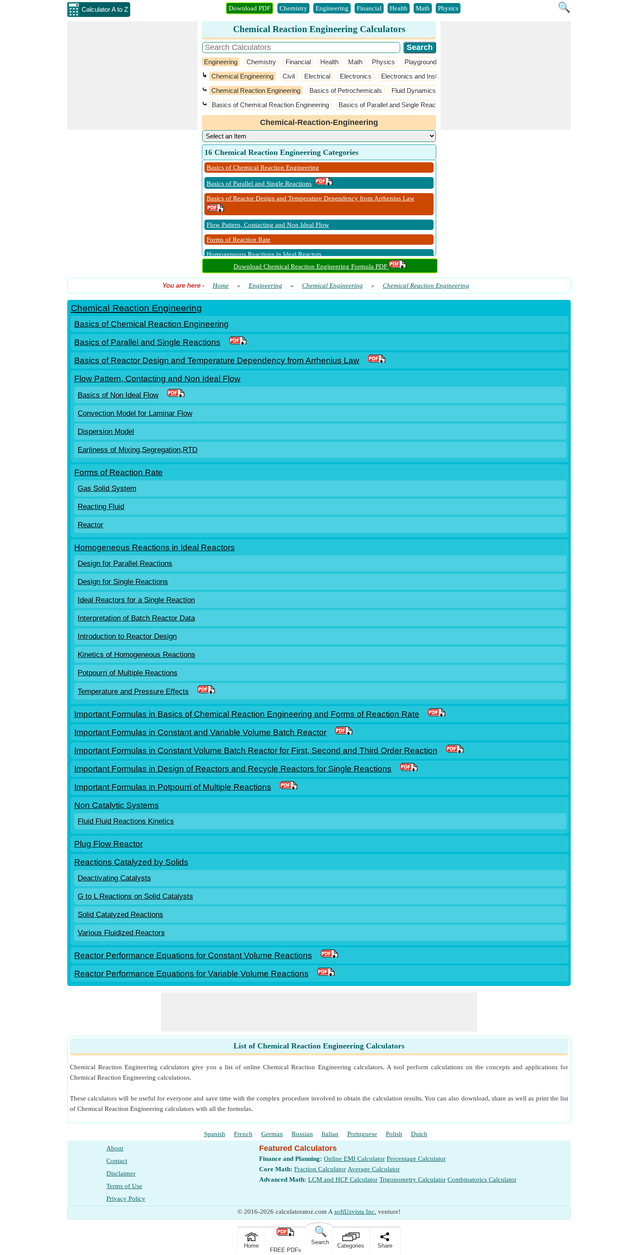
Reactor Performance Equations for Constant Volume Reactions (193, 955)
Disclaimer (120, 1173)
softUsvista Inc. (355, 1211)
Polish (394, 1133)
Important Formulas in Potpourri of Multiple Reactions (172, 787)
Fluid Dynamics (413, 90)
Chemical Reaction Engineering (255, 90)
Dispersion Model (106, 431)
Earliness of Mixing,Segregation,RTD (137, 450)
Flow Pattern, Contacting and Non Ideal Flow (268, 224)
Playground (421, 62)
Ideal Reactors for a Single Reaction (136, 600)
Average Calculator (374, 1169)
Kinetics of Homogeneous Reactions (136, 654)
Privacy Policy (125, 1198)
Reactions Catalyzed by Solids (131, 862)
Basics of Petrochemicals (345, 90)
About (114, 1148)
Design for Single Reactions (123, 582)
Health (399, 8)
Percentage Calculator (416, 1158)
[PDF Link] (238, 342)
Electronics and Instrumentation (425, 76)
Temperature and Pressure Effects (133, 691)
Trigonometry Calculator (412, 1179)
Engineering (332, 8)
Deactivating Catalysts (114, 878)
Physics (448, 8)
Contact (116, 1160)
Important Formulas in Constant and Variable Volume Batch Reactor (200, 732)
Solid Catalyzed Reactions (120, 914)
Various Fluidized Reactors (121, 933)
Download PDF (249, 8)
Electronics (356, 76)
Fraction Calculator (320, 1169)
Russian (302, 1133)
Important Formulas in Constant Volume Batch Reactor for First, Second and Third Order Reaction (255, 750)
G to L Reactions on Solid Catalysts (135, 896)
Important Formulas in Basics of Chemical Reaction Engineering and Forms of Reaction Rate (246, 714)
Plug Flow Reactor (108, 843)
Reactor (90, 525)
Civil (289, 76)
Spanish (214, 1133)
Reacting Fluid (101, 507)
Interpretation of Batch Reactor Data (136, 618)
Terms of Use (124, 1186)
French (243, 1133)
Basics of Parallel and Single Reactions (394, 104)
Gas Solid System (107, 488)
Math (423, 8)
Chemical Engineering (242, 76)
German (272, 1133)
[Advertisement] (132, 75)
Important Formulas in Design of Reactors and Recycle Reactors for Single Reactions (232, 768)
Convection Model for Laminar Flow (135, 413)
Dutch (419, 1133)
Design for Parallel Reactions (125, 563)
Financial (369, 8)
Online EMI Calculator (354, 1158)
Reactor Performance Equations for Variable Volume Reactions (191, 973)
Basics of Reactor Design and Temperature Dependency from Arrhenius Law (310, 198)
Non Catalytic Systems (116, 805)
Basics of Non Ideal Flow (118, 395)
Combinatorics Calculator (481, 1179)
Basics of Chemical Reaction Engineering (270, 104)
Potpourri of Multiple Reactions (128, 673)
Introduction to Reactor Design (127, 636)
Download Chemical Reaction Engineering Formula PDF (311, 266)
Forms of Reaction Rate (238, 239)
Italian (330, 1133)
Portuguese (362, 1133)
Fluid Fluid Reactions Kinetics (126, 821)
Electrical (317, 76)
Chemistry (293, 8)
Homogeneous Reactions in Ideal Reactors (264, 254)
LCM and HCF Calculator (343, 1179)
